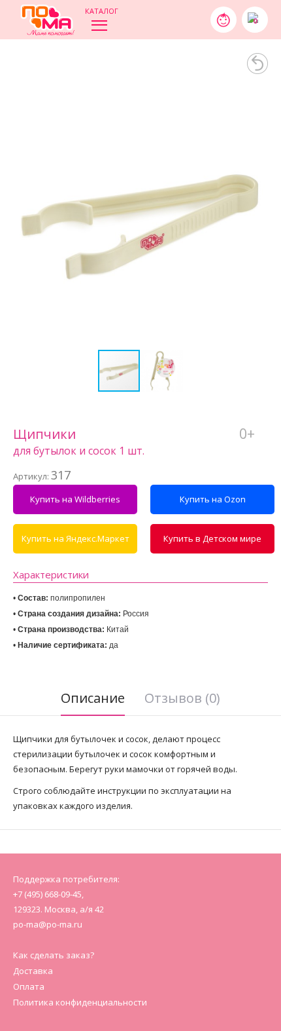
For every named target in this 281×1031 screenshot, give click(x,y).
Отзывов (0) (182, 698)
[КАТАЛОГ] (99, 24)
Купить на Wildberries (75, 499)
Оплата (28, 986)
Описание (93, 698)
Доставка (33, 971)
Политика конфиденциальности (80, 1002)
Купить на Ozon (213, 499)
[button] (256, 220)
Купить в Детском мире (212, 538)
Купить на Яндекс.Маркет (75, 538)
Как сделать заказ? (53, 955)
